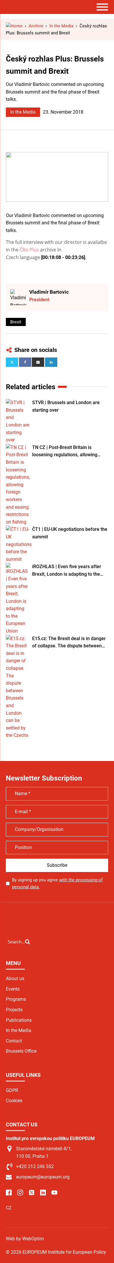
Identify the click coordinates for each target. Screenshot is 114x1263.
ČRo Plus (29, 249)
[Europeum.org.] (14, 26)
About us (15, 978)
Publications (19, 1020)
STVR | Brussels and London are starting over (66, 406)
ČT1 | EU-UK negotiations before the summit (69, 533)
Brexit (15, 322)
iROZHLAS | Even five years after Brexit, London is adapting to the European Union (66, 571)
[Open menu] (102, 6)
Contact (14, 1041)
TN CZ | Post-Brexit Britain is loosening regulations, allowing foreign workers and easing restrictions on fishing (64, 452)
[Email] (38, 362)
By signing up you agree (57, 883)
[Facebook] (25, 362)
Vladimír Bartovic (49, 292)
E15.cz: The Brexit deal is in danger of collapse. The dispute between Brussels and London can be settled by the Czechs (69, 643)
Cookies (14, 1100)
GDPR (12, 1090)
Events (13, 989)
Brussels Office (21, 1051)
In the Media (23, 112)
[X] (12, 362)
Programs (16, 999)
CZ (9, 1208)
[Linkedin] (51, 362)
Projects (14, 1009)
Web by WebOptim (25, 1238)
